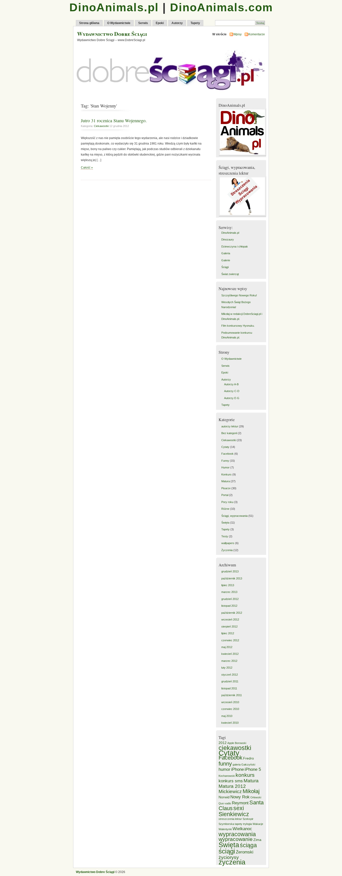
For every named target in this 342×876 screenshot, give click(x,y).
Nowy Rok (240, 797)
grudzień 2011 (229, 681)
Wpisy (237, 34)
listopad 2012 (229, 605)
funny (225, 764)
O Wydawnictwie (118, 23)
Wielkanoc (242, 828)
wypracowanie (236, 839)
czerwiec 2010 (230, 708)
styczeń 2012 (229, 674)
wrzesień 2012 (230, 619)
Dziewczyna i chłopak (234, 246)
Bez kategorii (229, 433)
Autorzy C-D (231, 391)
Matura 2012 (232, 786)
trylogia (247, 823)
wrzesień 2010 (230, 702)
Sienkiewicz (234, 814)
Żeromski (244, 852)
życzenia (232, 862)
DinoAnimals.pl (114, 7)
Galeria (225, 253)
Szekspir (248, 818)
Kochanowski (227, 775)
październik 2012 (231, 612)
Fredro (248, 758)
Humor (225, 467)
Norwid (224, 797)
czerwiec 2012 (230, 640)
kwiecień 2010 (230, 722)
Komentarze (256, 34)
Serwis (143, 23)
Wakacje (258, 823)
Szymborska (226, 823)
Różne (225, 508)
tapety (238, 823)
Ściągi (225, 267)
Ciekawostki (101, 126)
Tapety (195, 23)
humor (224, 769)
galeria (237, 764)
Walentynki (225, 829)
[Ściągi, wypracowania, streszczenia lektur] (243, 216)
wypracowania (237, 834)
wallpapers (227, 543)
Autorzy (177, 23)
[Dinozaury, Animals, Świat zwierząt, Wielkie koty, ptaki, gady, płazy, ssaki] (243, 156)
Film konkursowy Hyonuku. (238, 325)
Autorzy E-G (231, 398)
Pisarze (226, 488)
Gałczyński (248, 764)
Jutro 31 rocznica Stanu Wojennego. (114, 120)
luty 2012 (226, 667)
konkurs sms (231, 781)
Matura (225, 481)
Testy (224, 536)
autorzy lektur (229, 426)
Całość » (87, 167)
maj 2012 (226, 647)
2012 (223, 743)
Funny (225, 460)
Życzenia (227, 550)
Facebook (227, 453)
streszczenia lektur (230, 818)
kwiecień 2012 (230, 653)
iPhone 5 (253, 769)
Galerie (225, 260)
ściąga (248, 845)
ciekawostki (235, 747)
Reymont (240, 803)
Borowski (240, 742)
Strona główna (89, 23)
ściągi (227, 851)
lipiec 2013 (227, 585)
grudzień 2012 (230, 598)
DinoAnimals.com (221, 7)
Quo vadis (225, 803)
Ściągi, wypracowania (234, 515)
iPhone (237, 769)
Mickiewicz (230, 791)
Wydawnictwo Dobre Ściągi (112, 34)
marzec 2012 (229, 660)
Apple (230, 742)
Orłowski (255, 797)
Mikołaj (251, 791)
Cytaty (225, 446)
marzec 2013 (229, 591)
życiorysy (229, 857)
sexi (238, 808)
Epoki (160, 23)
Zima (257, 840)
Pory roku (227, 502)
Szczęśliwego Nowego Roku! (239, 295)
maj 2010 (226, 715)
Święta (225, 522)
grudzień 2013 (230, 571)
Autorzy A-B (231, 384)
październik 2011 (231, 695)
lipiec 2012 (227, 633)
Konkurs (226, 474)
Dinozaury (227, 239)
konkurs (245, 775)
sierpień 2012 (229, 626)
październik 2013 (231, 578)
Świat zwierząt (230, 274)
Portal (224, 494)
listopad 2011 (229, 688)
